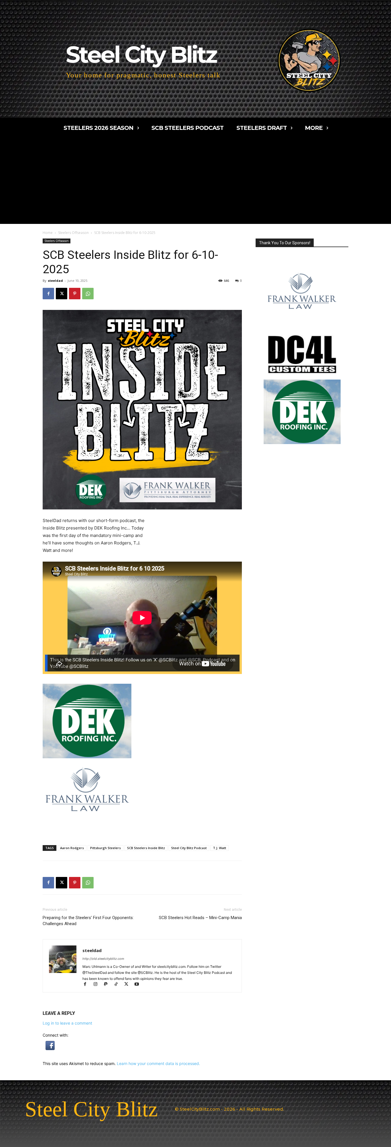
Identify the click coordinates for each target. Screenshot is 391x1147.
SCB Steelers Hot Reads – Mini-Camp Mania (200, 917)
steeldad (55, 280)
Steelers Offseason (73, 232)
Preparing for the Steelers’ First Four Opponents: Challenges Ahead (88, 920)
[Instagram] (98, 984)
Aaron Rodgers (72, 848)
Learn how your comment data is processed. (158, 1063)
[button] (50, 1048)
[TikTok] (118, 984)
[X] (61, 293)
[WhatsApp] (88, 293)
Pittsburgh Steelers (105, 848)
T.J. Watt (219, 848)
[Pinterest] (74, 293)
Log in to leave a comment (67, 1023)
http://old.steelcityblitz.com (103, 959)
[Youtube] (138, 984)
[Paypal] (108, 984)
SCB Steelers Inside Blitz (146, 848)
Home (48, 232)
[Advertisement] (195, 181)
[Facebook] (48, 293)
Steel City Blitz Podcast (189, 848)
